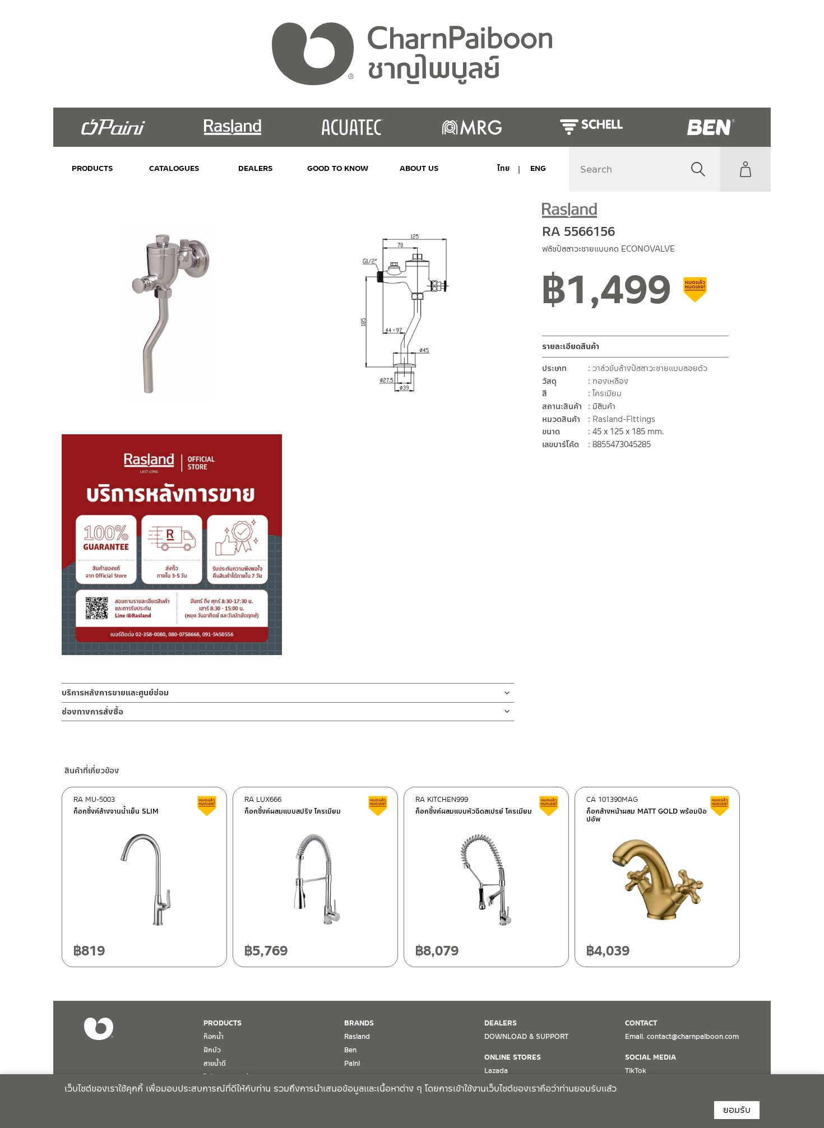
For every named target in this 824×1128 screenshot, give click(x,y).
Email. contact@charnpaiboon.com (682, 1037)
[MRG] (471, 127)
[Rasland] (232, 127)
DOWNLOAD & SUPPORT (526, 1037)
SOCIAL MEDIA (650, 1057)
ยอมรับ (737, 1109)
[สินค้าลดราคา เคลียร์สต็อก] (695, 294)
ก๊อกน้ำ (213, 1037)
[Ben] (711, 127)
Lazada (496, 1071)
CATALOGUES (174, 168)
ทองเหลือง (610, 381)
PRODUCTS (92, 168)
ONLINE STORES (512, 1057)
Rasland (357, 1037)
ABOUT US (419, 168)
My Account (745, 169)
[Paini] (113, 127)
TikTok (635, 1071)
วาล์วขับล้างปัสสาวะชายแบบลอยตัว (649, 368)
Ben (350, 1050)
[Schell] (591, 127)
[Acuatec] (352, 127)
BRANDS (359, 1023)
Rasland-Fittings (623, 419)
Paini (352, 1064)
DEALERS (255, 168)
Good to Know (337, 168)
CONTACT (641, 1023)
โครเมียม (607, 394)
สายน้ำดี (214, 1064)
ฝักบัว (212, 1050)
